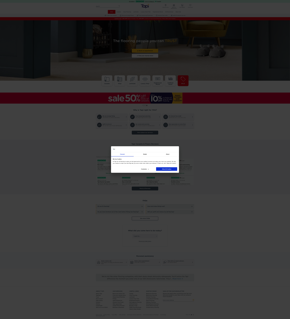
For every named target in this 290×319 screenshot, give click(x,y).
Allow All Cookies (166, 169)
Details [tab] (145, 154)
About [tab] (167, 154)
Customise (144, 169)
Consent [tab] (122, 154)
